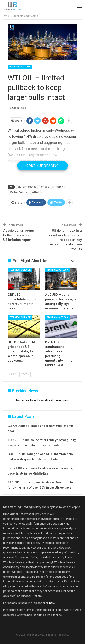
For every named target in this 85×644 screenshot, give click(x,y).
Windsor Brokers (18, 192)
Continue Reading (42, 165)
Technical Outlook (19, 67)
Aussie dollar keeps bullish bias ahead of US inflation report (19, 235)
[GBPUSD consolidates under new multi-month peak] (24, 279)
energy (59, 187)
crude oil (45, 187)
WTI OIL (35, 192)
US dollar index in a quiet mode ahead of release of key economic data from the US (65, 240)
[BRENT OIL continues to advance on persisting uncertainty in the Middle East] (61, 326)
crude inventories (27, 187)
